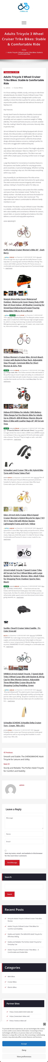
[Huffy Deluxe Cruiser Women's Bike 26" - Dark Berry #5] (25, 244)
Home (24, 50)
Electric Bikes (12, 987)
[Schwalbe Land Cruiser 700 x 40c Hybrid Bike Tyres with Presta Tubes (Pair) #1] (6, 464)
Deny (24, 1050)
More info (39, 257)
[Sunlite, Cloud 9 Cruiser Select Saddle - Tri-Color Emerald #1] (6, 622)
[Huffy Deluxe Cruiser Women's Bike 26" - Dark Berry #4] (20, 244)
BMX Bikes (11, 976)
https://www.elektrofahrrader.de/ (21, 1012)
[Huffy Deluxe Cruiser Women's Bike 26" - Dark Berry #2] (11, 244)
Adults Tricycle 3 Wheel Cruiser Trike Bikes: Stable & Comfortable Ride (25, 53)
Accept (24, 1044)
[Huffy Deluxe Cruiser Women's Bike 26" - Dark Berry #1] (6, 244)
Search (8, 877)
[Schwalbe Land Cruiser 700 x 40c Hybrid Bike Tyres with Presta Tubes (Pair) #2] (11, 464)
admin (8, 88)
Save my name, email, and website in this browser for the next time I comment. (24, 854)
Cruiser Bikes (18, 88)
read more (8, 268)
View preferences (24, 1056)
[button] (44, 1024)
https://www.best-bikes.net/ (20, 1016)
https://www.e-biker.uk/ (18, 1021)
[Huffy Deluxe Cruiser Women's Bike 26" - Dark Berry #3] (16, 244)
